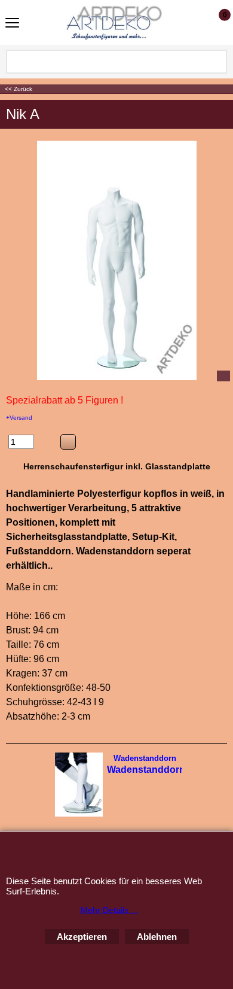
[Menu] (12, 24)
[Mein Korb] (214, 22)
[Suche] (217, 61)
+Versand (19, 417)
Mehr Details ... (109, 910)
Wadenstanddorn (145, 758)
